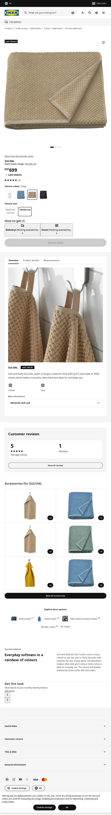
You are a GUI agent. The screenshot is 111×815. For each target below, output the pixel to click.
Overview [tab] (13, 260)
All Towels (65, 626)
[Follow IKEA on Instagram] (13, 779)
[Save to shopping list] (103, 43)
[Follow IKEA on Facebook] (7, 779)
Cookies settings (44, 807)
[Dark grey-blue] (21, 195)
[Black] (43, 195)
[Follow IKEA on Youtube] (20, 779)
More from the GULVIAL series (19, 156)
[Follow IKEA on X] (27, 779)
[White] (10, 195)
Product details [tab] (31, 260)
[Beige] (32, 195)
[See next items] (7, 700)
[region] (55, 90)
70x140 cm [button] (30, 164)
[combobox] (46, 12)
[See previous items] (7, 695)
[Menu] (103, 13)
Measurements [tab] (52, 260)
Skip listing (9, 690)
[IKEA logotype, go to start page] (12, 13)
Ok (67, 807)
